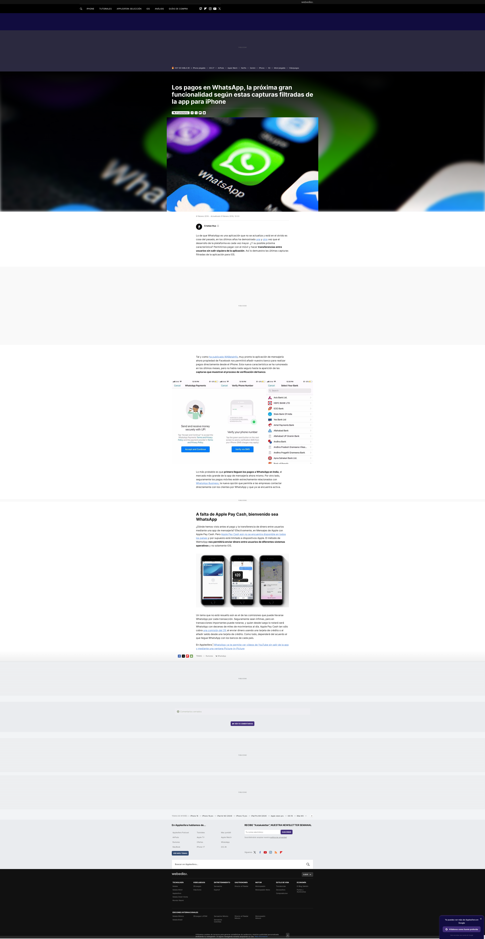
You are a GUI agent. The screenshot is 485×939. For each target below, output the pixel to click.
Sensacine (218, 886)
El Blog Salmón (302, 886)
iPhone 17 (201, 847)
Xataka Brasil (177, 920)
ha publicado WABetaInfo (223, 356)
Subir (305, 874)
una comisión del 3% (214, 630)
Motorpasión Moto (262, 890)
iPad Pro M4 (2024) (259, 816)
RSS (276, 852)
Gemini (252, 68)
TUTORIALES (105, 8)
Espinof (217, 890)
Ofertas (200, 842)
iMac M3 (300, 816)
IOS (148, 8)
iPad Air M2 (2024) (225, 816)
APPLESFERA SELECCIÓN (129, 8)
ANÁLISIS (159, 8)
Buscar (308, 864)
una (258, 239)
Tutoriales (201, 832)
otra (265, 239)
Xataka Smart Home (180, 897)
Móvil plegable (279, 68)
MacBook (176, 847)
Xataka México (178, 916)
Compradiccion (282, 893)
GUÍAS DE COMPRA (178, 8)
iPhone (261, 68)
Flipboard (205, 8)
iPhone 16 (194, 816)
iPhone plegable (199, 68)
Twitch (200, 8)
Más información (261, 936)
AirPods (221, 68)
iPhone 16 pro (208, 816)
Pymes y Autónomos (301, 891)
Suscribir (286, 832)
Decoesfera (280, 890)
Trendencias (281, 886)
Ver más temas (180, 853)
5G (269, 68)
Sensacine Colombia (218, 921)
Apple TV (200, 837)
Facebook (192, 112)
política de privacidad (278, 837)
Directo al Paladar (241, 886)
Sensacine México (221, 916)
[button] (211, 225)
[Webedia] (307, 2)
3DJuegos (197, 886)
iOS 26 (224, 847)
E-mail (204, 112)
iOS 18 (290, 816)
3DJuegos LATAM (200, 916)
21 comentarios (182, 113)
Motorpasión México (260, 917)
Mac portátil (226, 832)
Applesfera (177, 893)
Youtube (214, 8)
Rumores (209, 656)
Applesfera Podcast (181, 832)
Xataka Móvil (177, 890)
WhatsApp (221, 656)
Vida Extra (197, 890)
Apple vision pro (277, 816)
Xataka (175, 886)
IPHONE (90, 8)
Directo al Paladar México (241, 917)
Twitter (219, 8)
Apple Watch (232, 68)
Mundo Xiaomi (178, 900)
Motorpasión (260, 886)
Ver (243, 724)
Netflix (243, 68)
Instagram (210, 8)
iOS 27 (211, 68)
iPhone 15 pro (242, 816)
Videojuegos (294, 68)
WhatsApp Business (207, 483)
